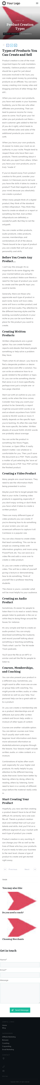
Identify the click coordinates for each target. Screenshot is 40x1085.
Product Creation (11, 34)
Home (4, 1025)
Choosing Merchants (20, 930)
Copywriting (6, 1046)
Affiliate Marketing (9, 1037)
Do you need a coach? (20, 904)
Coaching (5, 1043)
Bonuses (5, 1040)
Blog (4, 1028)
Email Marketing (8, 1049)
